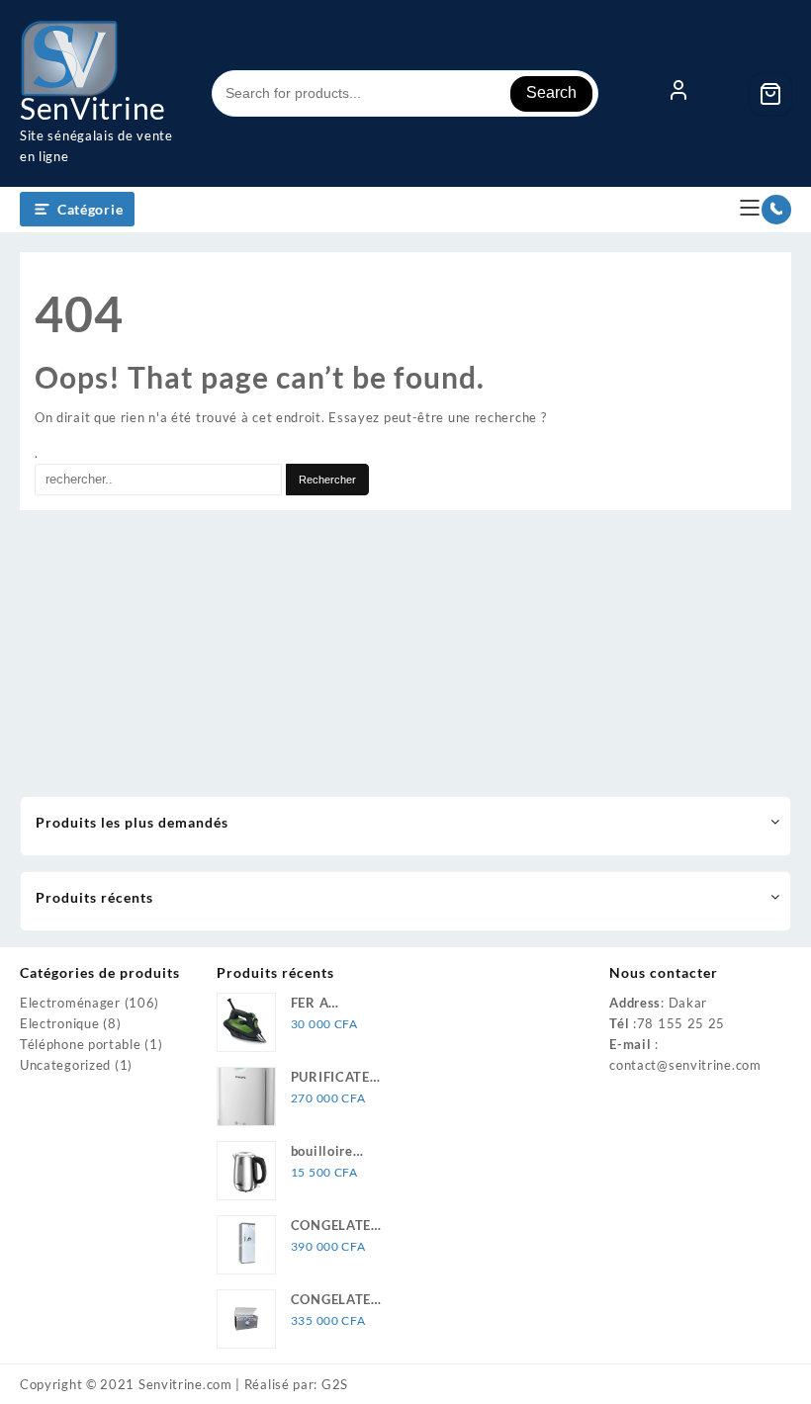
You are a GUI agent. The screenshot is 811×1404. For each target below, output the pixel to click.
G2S (334, 1384)
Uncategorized (65, 1065)
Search (551, 92)
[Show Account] (678, 94)
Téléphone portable (80, 1044)
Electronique (59, 1023)
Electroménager (70, 1002)
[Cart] (770, 94)
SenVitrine (93, 108)
